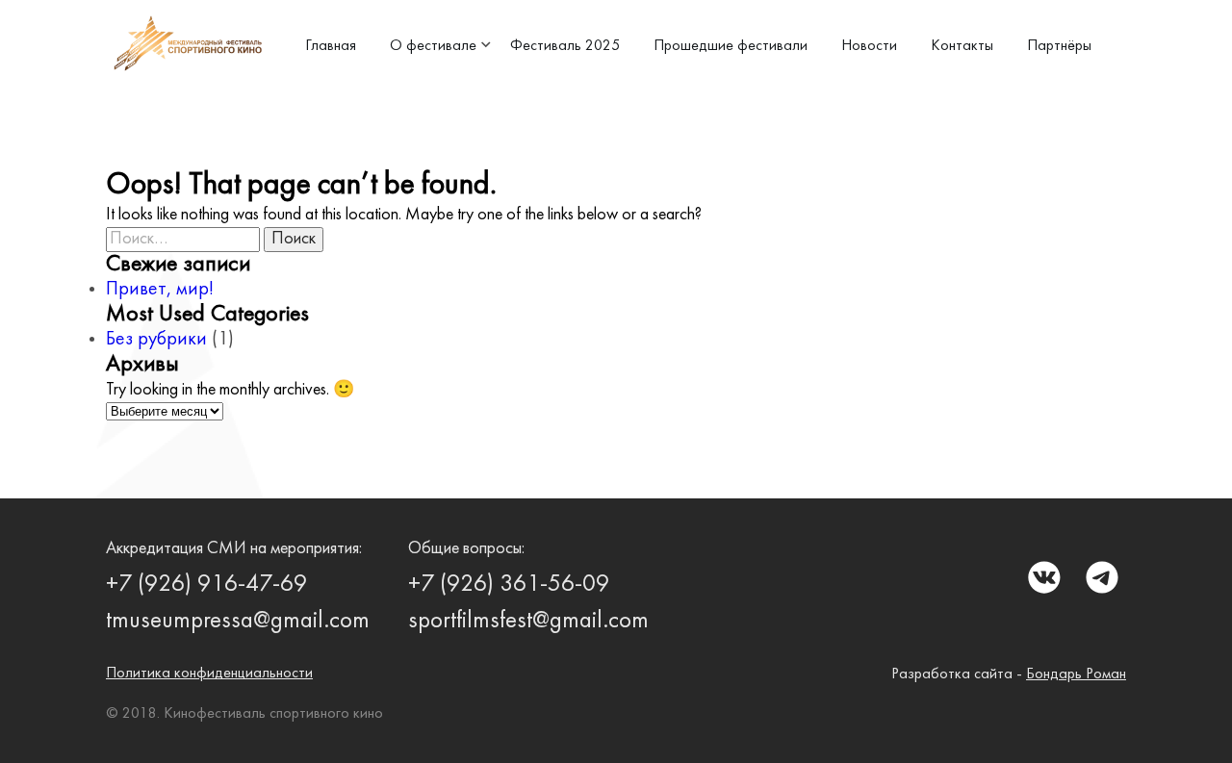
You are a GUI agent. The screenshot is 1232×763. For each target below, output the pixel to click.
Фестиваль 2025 (565, 46)
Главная (330, 46)
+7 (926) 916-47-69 (206, 585)
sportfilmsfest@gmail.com (528, 621)
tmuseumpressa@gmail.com (238, 621)
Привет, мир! (160, 289)
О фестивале (433, 46)
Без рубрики (156, 339)
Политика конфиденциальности (209, 673)
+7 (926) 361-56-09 (508, 585)
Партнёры (1059, 46)
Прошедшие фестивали (731, 46)
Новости (869, 46)
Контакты (962, 46)
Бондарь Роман (1076, 674)
